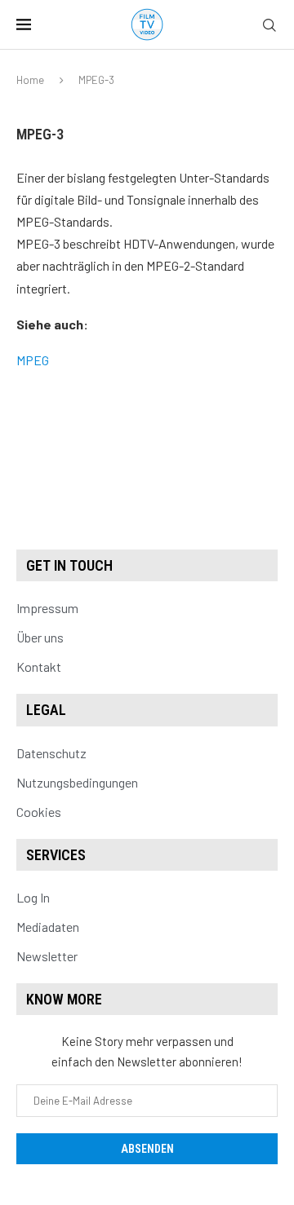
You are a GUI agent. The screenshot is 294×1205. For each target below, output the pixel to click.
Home (30, 79)
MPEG (32, 360)
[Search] (269, 26)
